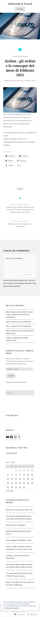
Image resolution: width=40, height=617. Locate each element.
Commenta (29, 275)
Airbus (20, 189)
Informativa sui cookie (12, 608)
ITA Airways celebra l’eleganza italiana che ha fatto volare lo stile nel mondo (19, 565)
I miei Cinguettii (11, 453)
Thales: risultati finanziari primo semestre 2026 (17, 339)
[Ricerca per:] (20, 393)
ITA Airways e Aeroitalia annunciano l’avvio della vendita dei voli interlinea (18, 517)
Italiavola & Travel (20, 3)
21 (12, 483)
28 (12, 487)
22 (16, 483)
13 (8, 479)
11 (28, 475)
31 (24, 487)
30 (20, 487)
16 (20, 479)
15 (16, 479)
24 (24, 483)
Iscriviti (10, 376)
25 (28, 483)
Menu (21, 9)
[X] (19, 437)
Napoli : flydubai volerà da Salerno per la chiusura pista (20, 332)
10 (24, 475)
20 (8, 483)
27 (8, 487)
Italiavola (17, 80)
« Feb (7, 491)
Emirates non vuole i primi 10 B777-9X (19, 510)
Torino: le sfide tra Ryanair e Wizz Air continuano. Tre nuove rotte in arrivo (19, 548)
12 (32, 475)
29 (16, 487)
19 (32, 479)
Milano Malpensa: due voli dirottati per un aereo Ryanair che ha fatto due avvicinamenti (19, 314)
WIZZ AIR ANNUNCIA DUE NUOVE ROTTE (18, 532)
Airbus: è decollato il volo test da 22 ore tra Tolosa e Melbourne (20, 583)
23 (20, 483)
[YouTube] (7, 437)
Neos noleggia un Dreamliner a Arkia (18, 540)
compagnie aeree (20, 56)
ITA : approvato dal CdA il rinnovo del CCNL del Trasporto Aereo (19, 574)
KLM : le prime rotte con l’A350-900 (18, 322)
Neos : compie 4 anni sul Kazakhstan (18, 326)
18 (28, 479)
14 (12, 479)
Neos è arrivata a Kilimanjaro (16, 525)
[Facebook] (11, 437)
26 (32, 483)
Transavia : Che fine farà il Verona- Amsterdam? (18, 557)
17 (24, 479)
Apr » (12, 491)
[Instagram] (15, 437)
